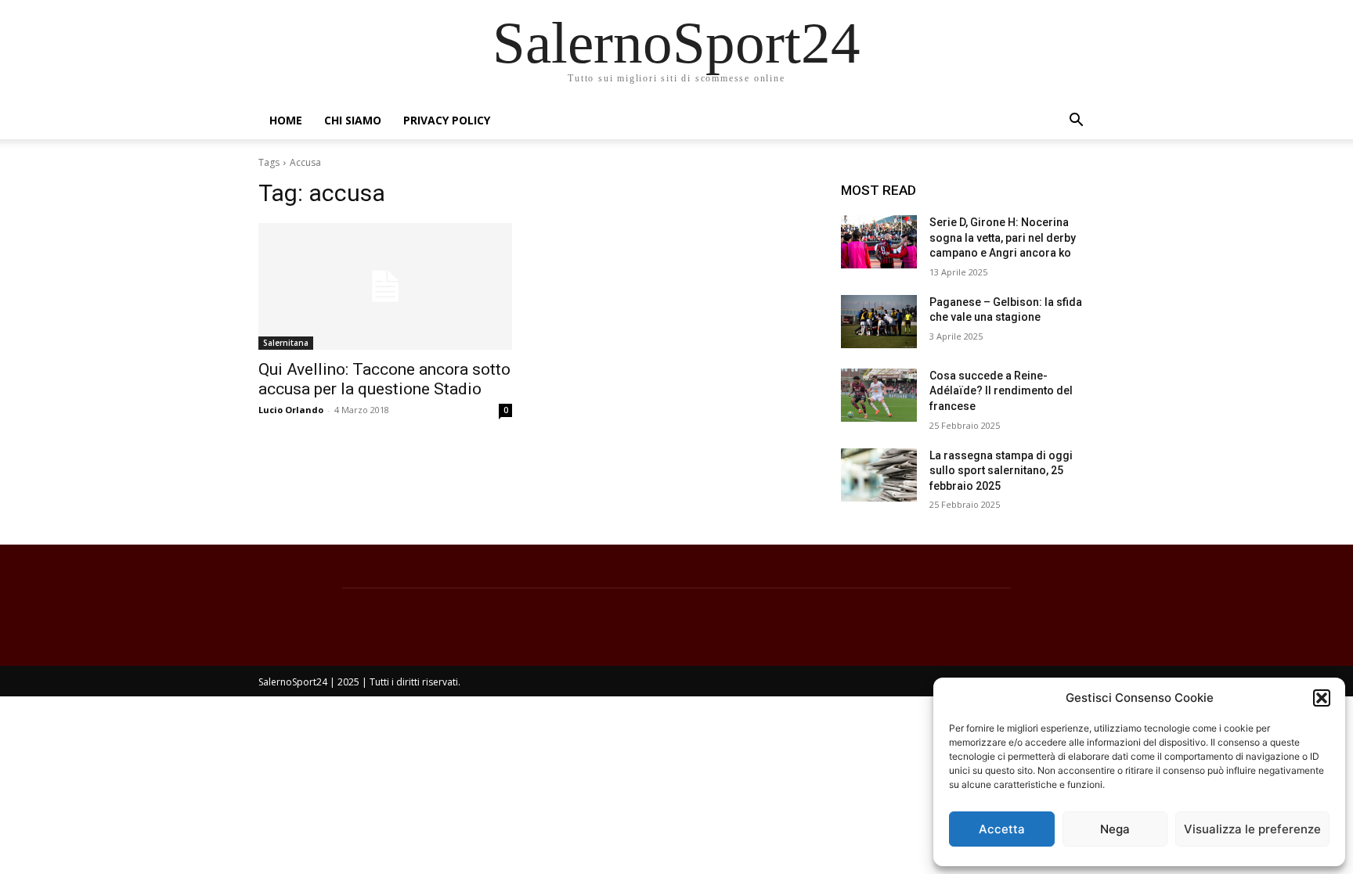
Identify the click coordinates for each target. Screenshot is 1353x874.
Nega (1115, 829)
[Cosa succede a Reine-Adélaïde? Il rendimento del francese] (879, 395)
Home (285, 120)
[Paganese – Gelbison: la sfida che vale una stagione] (879, 321)
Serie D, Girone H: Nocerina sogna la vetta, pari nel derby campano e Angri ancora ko (1002, 237)
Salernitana (285, 342)
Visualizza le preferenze (1252, 829)
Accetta (1002, 829)
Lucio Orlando (290, 409)
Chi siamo (352, 120)
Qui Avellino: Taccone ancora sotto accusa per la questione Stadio (384, 379)
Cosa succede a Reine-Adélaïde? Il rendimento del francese (1001, 390)
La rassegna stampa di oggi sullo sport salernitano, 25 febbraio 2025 (1001, 470)
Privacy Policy (446, 120)
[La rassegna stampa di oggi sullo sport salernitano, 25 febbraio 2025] (879, 475)
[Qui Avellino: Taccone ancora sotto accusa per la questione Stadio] (385, 286)
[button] (1322, 698)
